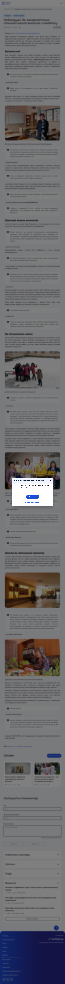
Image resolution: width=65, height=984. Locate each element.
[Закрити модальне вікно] (50, 480)
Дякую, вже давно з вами (32, 502)
